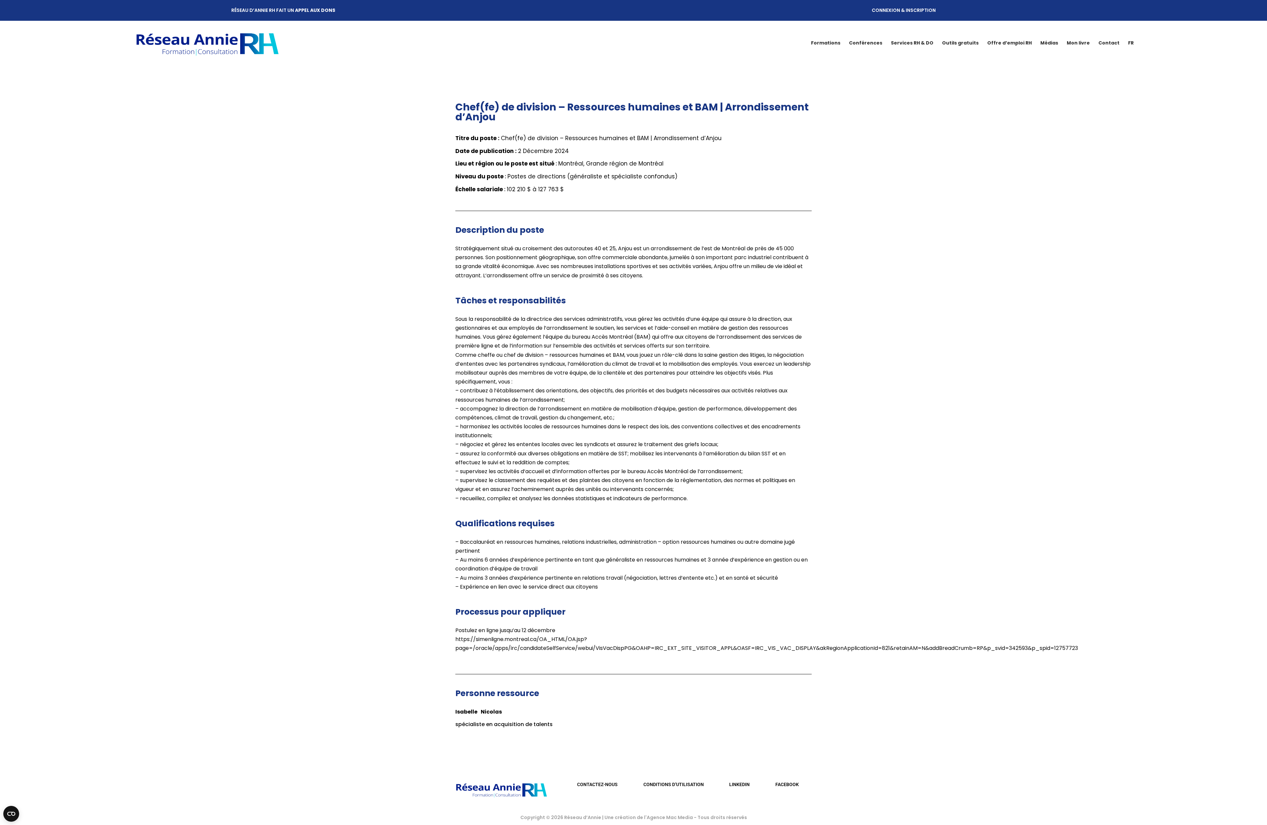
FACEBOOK (787, 784)
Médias (1049, 43)
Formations (825, 43)
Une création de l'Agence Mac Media (649, 817)
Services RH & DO (912, 43)
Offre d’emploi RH (1009, 43)
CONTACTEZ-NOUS (597, 784)
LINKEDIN (739, 784)
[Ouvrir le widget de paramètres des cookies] (11, 814)
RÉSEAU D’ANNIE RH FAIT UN (283, 10)
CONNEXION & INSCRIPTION (904, 10)
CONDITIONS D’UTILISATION (673, 784)
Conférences (865, 43)
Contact (1109, 43)
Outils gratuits (960, 43)
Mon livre (1078, 43)
